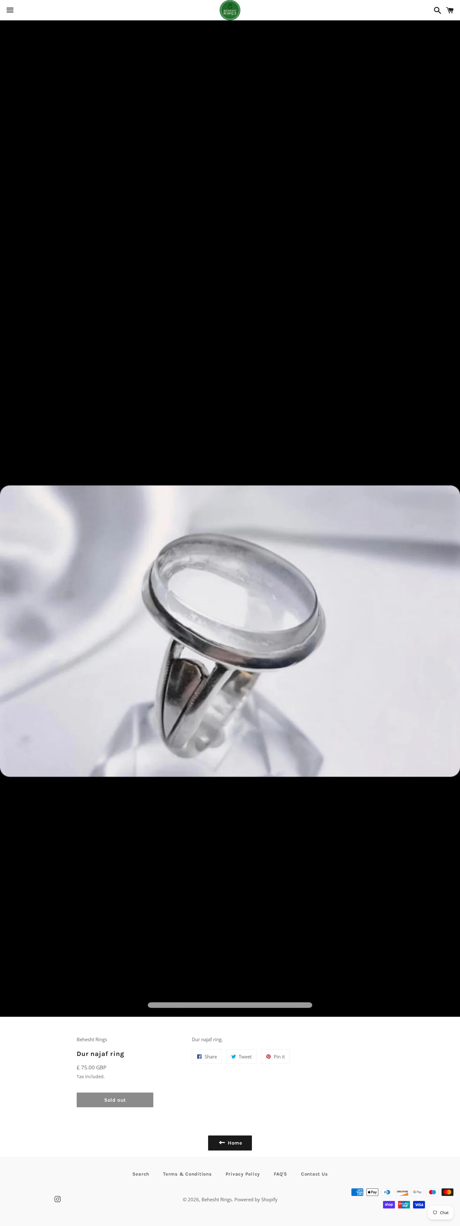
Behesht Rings (217, 1199)
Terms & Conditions (187, 1174)
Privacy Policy (243, 1174)
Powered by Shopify (256, 1199)
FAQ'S (280, 1174)
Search (141, 1174)
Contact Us (314, 1174)
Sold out (115, 1100)
